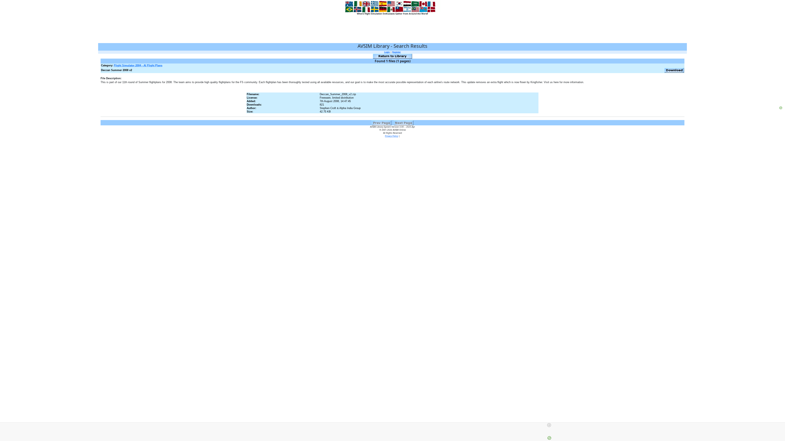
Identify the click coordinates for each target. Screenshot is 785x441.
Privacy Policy (391, 136)
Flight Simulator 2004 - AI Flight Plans (138, 65)
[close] (549, 425)
